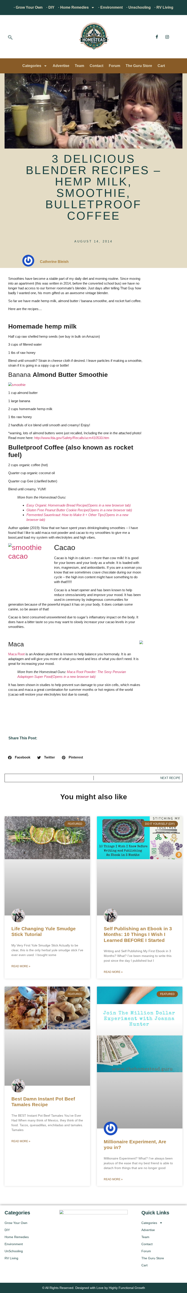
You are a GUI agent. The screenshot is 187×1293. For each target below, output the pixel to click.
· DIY (50, 7)
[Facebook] (156, 36)
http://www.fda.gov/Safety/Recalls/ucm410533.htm (71, 438)
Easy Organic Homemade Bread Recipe (78, 505)
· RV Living (163, 7)
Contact (96, 66)
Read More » (20, 966)
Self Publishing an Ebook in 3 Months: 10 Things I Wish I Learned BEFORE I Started (138, 934)
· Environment (110, 7)
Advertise (61, 66)
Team (79, 66)
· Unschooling (138, 7)
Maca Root (16, 654)
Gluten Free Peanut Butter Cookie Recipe (79, 510)
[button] (10, 37)
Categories (31, 66)
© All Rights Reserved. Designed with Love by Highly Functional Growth (93, 1288)
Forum (114, 66)
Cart (161, 66)
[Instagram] (167, 36)
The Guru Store (139, 66)
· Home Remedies (73, 7)
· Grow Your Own (28, 7)
